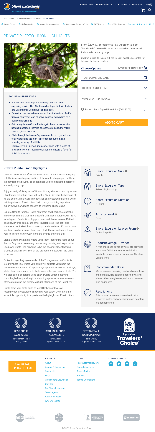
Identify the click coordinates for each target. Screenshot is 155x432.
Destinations (86, 4)
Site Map (81, 375)
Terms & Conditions (86, 380)
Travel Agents (104, 4)
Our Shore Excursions (55, 388)
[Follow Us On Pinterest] (135, 363)
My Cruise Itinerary (130, 68)
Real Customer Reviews (88, 363)
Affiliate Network (53, 396)
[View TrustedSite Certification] (131, 417)
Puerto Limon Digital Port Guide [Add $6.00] (108, 109)
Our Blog (49, 384)
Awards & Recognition (55, 367)
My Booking (121, 4)
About (48, 363)
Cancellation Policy (86, 367)
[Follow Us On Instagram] (127, 363)
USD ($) (148, 4)
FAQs (47, 375)
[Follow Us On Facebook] (111, 363)
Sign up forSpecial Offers (22, 366)
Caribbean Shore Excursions (29, 19)
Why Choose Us (52, 401)
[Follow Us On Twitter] (119, 363)
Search (150, 10)
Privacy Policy (83, 371)
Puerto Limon (48, 19)
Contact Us (135, 4)
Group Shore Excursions (56, 380)
